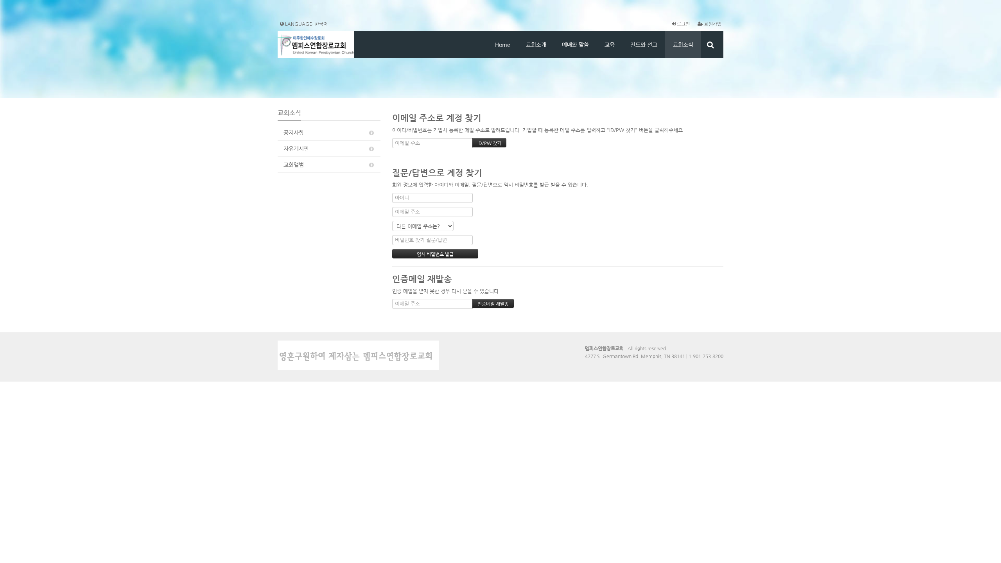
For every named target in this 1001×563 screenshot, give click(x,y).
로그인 (683, 24)
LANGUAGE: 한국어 (306, 24)
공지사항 (293, 132)
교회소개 (536, 44)
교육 (610, 44)
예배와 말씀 (575, 44)
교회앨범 (293, 164)
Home (502, 44)
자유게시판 (296, 148)
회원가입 (712, 24)
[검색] (710, 44)
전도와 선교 (643, 44)
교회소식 (683, 44)
